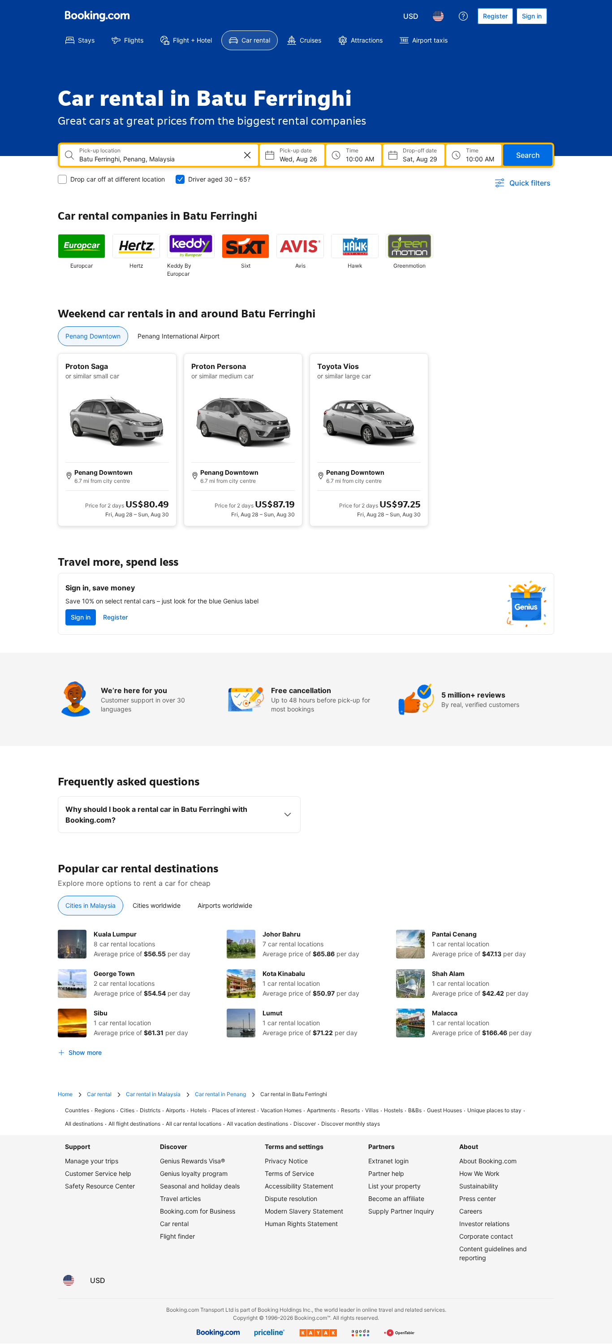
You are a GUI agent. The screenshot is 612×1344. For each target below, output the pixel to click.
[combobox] (152, 159)
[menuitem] (80, 40)
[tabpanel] (306, 440)
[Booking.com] (97, 16)
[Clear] (247, 155)
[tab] (93, 336)
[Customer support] (463, 16)
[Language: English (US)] (438, 16)
